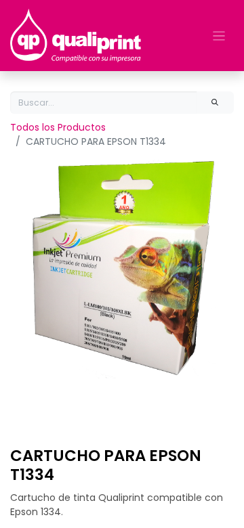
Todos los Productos (58, 127)
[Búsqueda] (215, 102)
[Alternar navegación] (219, 35)
